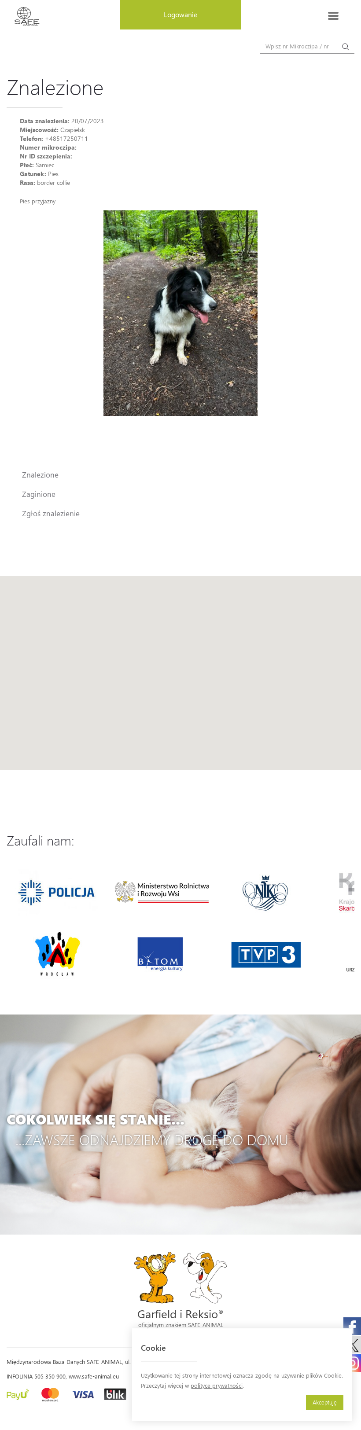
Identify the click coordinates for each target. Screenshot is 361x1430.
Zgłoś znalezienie (51, 513)
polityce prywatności (217, 1385)
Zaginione (38, 494)
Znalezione (40, 474)
